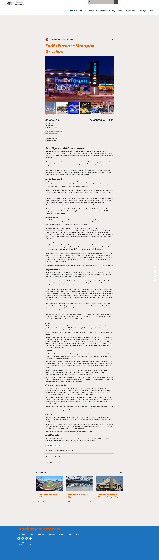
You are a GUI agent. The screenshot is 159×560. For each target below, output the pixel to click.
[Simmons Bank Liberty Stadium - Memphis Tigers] (109, 483)
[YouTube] (155, 275)
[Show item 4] (85, 108)
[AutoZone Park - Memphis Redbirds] (49, 483)
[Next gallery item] (111, 79)
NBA (60, 445)
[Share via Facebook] (46, 456)
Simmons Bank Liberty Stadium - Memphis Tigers (109, 495)
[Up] (155, 556)
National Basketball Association (63, 450)
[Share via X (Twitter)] (51, 456)
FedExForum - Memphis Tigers (78, 495)
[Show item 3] (74, 108)
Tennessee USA (51, 445)
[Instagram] (155, 280)
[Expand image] (79, 79)
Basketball (49, 450)
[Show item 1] (50, 108)
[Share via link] (60, 456)
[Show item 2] (62, 108)
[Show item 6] (108, 108)
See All (121, 472)
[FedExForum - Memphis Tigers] (79, 483)
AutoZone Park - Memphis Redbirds (49, 495)
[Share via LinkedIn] (55, 456)
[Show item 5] (97, 108)
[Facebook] (155, 267)
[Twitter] (155, 271)
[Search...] (116, 2)
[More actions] (112, 40)
